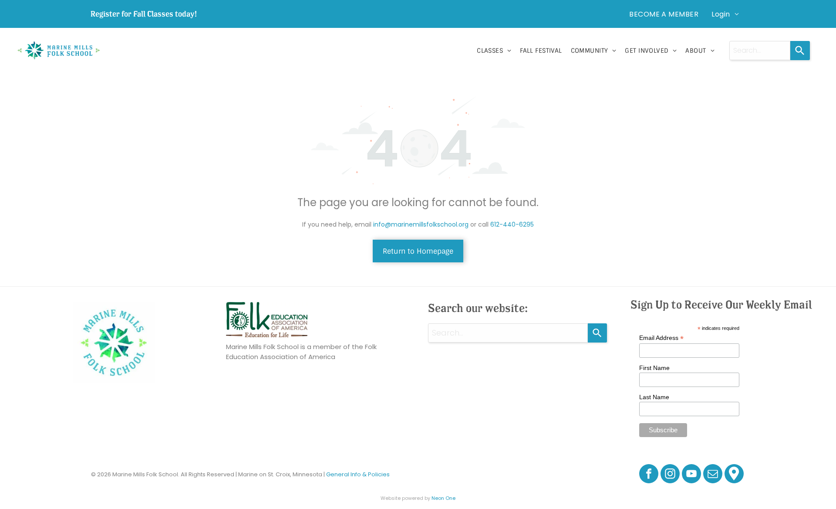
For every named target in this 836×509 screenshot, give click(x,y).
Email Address (661, 338)
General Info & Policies (358, 474)
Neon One (443, 498)
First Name (654, 367)
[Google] (734, 474)
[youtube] (691, 474)
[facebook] (648, 474)
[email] (712, 474)
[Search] (800, 50)
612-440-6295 (512, 224)
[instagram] (670, 474)
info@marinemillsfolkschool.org (421, 224)
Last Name (654, 397)
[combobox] (759, 50)
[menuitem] (664, 14)
